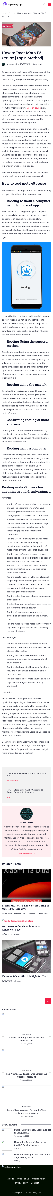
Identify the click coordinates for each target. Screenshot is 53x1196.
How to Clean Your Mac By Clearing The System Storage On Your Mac (25, 791)
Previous (14, 780)
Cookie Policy (38, 1179)
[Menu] (49, 4)
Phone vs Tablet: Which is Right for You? (25, 976)
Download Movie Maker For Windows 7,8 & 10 (26, 774)
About (11, 1179)
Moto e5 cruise (33, 107)
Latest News (20, 914)
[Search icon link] (45, 4)
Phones (32, 914)
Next (9, 797)
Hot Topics (26, 1034)
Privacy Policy (21, 1183)
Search (48, 1001)
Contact (35, 1183)
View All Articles (25, 854)
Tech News (43, 914)
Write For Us (23, 1179)
